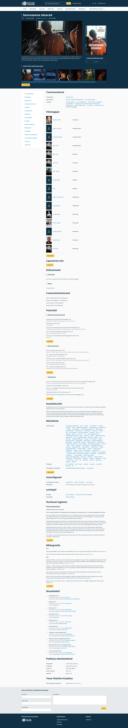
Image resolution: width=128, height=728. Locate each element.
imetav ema (80, 434)
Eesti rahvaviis (68, 609)
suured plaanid (90, 468)
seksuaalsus (69, 455)
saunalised (87, 452)
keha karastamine (82, 437)
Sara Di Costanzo (57, 629)
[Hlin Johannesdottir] (49, 137)
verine (76, 460)
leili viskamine (93, 439)
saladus (75, 450)
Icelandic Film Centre (93, 102)
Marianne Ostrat (57, 120)
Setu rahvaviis (68, 603)
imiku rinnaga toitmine (93, 434)
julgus (81, 435)
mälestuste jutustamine (94, 443)
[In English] (95, 3)
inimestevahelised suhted (72, 435)
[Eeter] (49, 188)
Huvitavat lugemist (30, 124)
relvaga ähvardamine (71, 448)
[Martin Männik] (49, 240)
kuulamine (68, 439)
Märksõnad (51, 9)
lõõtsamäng (69, 442)
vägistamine (98, 460)
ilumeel (74, 434)
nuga (76, 464)
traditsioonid (98, 458)
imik (85, 434)
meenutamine (100, 442)
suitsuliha (68, 465)
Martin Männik (56, 240)
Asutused (42, 9)
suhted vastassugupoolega (72, 456)
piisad (80, 464)
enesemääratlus (70, 430)
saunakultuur (69, 452)
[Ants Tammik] (49, 172)
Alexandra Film (69, 97)
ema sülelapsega (93, 427)
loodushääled (79, 440)
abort (81, 426)
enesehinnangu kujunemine (87, 429)
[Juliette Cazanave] (49, 128)
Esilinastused (28, 100)
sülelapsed (89, 456)
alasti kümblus (93, 426)
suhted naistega (78, 455)
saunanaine (94, 452)
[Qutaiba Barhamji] (49, 231)
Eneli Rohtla (77, 599)
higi (67, 432)
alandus (86, 426)
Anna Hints (44, 18)
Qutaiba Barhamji (57, 231)
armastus (68, 427)
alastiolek (100, 426)
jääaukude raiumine (100, 435)
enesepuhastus (79, 430)
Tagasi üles (27, 144)
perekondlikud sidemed (96, 445)
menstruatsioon (83, 443)
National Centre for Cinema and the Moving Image (87, 103)
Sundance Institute (99, 105)
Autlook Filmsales (70, 497)
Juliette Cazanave (57, 128)
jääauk (92, 435)
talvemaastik (69, 458)
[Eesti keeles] (93, 3)
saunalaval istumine (78, 452)
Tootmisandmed (29, 93)
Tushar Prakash (56, 223)
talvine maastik (77, 458)
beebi (73, 427)
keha (75, 437)
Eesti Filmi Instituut (70, 102)
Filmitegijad (32, 9)
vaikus (104, 458)
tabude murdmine (98, 456)
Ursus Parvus (88, 99)
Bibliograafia (28, 127)
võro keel (91, 460)
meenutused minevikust (71, 443)
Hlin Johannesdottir (57, 137)
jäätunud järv (69, 437)
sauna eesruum (86, 450)
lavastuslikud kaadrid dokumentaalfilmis (75, 468)
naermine (104, 443)
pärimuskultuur (85, 447)
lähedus (84, 442)
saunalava (92, 464)
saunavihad (99, 464)
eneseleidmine (99, 429)
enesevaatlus (87, 430)
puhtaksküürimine (76, 447)
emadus (69, 429)
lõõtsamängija (76, 442)
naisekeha (78, 445)
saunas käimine (102, 452)
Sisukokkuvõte (28, 110)
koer (101, 437)
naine (68, 445)
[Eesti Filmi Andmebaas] (28, 3)
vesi (80, 460)
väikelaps (73, 461)
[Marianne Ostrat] (49, 120)
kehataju (96, 437)
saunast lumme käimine (83, 453)
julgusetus (86, 435)
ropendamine (69, 450)
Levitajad (27, 121)
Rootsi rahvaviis (68, 615)
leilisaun (100, 439)
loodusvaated (87, 440)
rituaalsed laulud (97, 448)
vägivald (68, 461)
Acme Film (68, 494)
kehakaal (90, 437)
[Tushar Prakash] (49, 223)
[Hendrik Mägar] (49, 214)
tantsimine (85, 458)
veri (73, 465)
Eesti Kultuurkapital (81, 102)
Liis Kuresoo (62, 599)
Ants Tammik (56, 171)
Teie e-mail (24, 701)
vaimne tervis (70, 460)
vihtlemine (85, 460)
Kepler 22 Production (71, 99)
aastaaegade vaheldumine (72, 426)
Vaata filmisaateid (70, 9)
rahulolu (101, 447)
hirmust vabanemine (83, 432)
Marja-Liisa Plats (65, 635)
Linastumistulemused (30, 104)
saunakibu (85, 464)
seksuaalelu (93, 453)
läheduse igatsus (91, 442)
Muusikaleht (28, 131)
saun (80, 450)
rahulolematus (94, 447)
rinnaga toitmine (82, 448)
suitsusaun (83, 456)
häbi (97, 432)
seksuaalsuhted (101, 453)
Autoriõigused (28, 117)
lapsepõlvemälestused (77, 439)
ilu (100, 432)
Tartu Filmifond (69, 103)
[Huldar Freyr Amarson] (49, 197)
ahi (66, 464)
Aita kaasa (27, 141)
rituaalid (89, 448)
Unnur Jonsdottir (65, 654)
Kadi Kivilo (73, 611)
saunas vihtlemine (71, 453)
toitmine (91, 458)
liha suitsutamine (70, 440)
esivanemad (95, 430)
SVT (88, 105)
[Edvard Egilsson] (49, 180)
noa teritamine (85, 445)
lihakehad (71, 464)
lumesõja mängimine (97, 440)
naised (72, 445)
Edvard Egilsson (56, 180)
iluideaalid (68, 434)
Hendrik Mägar (56, 214)
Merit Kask (68, 611)
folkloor (101, 430)
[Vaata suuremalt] (52, 38)
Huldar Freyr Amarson (58, 197)
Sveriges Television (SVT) (82, 494)
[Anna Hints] (49, 146)
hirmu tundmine (73, 432)
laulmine (87, 439)
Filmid (24, 9)
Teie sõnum (56, 694)
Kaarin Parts (56, 605)
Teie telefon (25, 707)
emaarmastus (102, 427)
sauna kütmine (95, 450)
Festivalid (59, 9)
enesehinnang (75, 429)
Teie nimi (24, 694)
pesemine (68, 447)
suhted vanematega (88, 455)
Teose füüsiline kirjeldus (31, 138)
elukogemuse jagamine (82, 427)
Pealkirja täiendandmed (31, 134)
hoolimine (92, 432)
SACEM (76, 105)
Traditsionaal (68, 622)
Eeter (54, 188)
